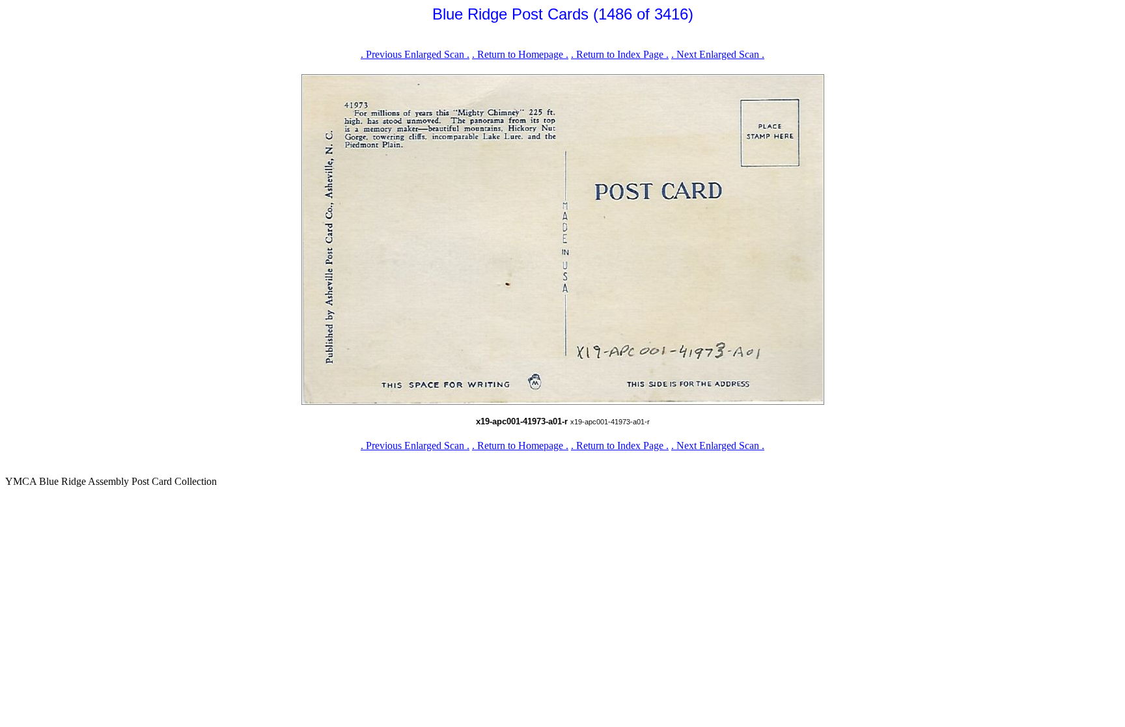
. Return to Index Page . (620, 54)
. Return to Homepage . (520, 54)
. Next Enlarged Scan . (717, 54)
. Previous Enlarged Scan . (415, 54)
